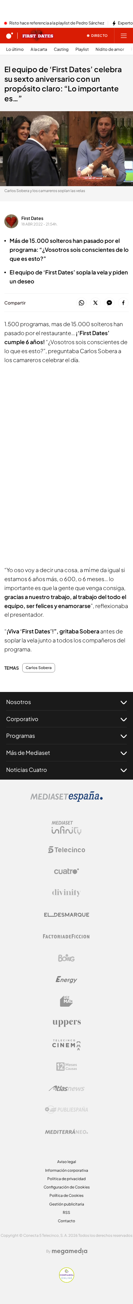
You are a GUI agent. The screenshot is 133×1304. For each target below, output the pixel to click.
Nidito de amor (110, 49)
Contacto (66, 1221)
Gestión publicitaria (66, 1204)
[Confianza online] (66, 1280)
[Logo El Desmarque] (66, 915)
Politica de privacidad (66, 1178)
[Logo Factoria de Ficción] (66, 936)
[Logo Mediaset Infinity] (66, 828)
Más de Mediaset (28, 752)
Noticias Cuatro (26, 769)
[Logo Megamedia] (69, 1251)
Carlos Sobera (39, 668)
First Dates (32, 218)
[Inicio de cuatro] (9, 36)
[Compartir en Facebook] (123, 303)
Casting (61, 49)
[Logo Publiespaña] (66, 1110)
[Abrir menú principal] (124, 36)
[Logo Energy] (66, 979)
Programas (20, 735)
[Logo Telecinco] (66, 849)
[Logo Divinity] (66, 893)
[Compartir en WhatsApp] (81, 303)
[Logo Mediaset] (66, 800)
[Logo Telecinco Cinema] (66, 1045)
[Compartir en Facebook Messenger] (109, 303)
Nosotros (18, 701)
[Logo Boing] (66, 958)
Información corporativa (66, 1170)
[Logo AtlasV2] (67, 1088)
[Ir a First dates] (38, 35)
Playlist (82, 49)
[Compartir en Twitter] (95, 303)
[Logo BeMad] (66, 1001)
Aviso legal (66, 1161)
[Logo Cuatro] (66, 871)
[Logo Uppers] (66, 1023)
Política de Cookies (66, 1195)
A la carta (39, 49)
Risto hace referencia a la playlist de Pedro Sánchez (56, 23)
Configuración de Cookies (67, 1187)
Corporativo (22, 718)
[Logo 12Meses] (66, 1066)
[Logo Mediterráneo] (66, 1131)
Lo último (15, 49)
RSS (66, 1212)
